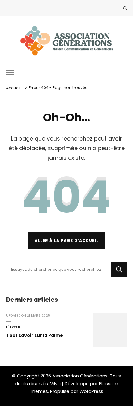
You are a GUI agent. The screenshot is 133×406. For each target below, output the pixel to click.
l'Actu (13, 327)
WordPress (91, 391)
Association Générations (80, 376)
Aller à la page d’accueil (67, 240)
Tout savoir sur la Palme (34, 335)
